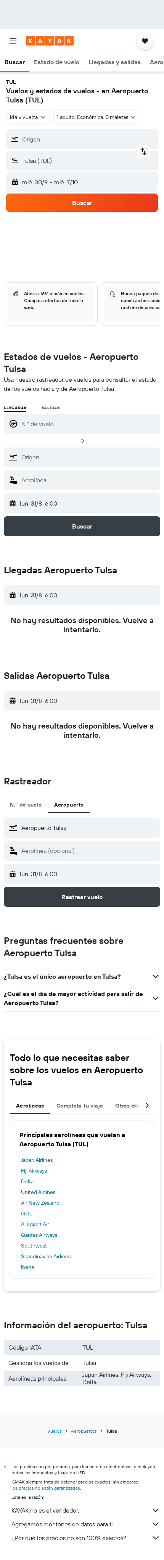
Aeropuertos (84, 1431)
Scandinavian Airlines (46, 1256)
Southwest (34, 1245)
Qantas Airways (39, 1234)
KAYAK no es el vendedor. (45, 1510)
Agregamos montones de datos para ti (62, 1524)
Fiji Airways (34, 1170)
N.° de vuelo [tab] (26, 804)
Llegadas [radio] (15, 407)
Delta (27, 1181)
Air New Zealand (40, 1202)
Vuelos (54, 1431)
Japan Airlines (37, 1160)
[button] (13, 41)
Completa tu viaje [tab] (79, 1105)
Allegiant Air (35, 1224)
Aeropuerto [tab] (69, 804)
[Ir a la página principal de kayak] (50, 41)
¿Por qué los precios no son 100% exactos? (68, 1538)
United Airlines (38, 1192)
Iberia (27, 1267)
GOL (26, 1213)
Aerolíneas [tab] (30, 1105)
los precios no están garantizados (45, 1488)
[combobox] (89, 457)
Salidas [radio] (51, 407)
